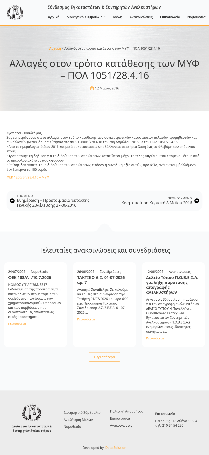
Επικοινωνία (170, 17)
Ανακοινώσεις (141, 17)
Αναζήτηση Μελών (78, 419)
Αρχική (53, 17)
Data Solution (115, 447)
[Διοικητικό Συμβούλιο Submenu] (107, 17)
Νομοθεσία (39, 271)
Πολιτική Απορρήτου (126, 411)
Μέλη (117, 17)
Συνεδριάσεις (110, 271)
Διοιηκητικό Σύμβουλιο (82, 412)
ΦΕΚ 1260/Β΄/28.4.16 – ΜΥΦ (28, 177)
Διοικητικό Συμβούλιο (84, 17)
